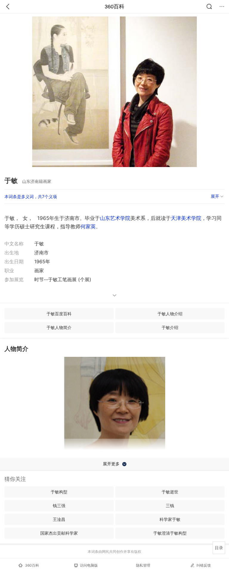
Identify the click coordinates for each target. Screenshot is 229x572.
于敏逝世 (170, 491)
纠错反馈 (203, 565)
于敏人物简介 (59, 327)
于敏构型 (59, 491)
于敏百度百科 (59, 313)
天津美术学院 (186, 218)
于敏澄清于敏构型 (170, 533)
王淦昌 (59, 519)
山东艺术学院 (115, 218)
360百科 (114, 7)
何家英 (88, 227)
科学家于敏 (170, 519)
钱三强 (59, 505)
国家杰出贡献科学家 (59, 533)
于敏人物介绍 (169, 313)
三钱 (170, 505)
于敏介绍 (170, 327)
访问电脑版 (89, 565)
